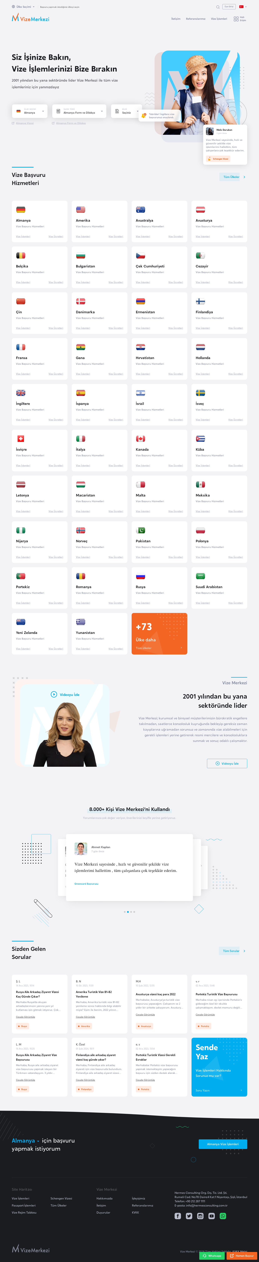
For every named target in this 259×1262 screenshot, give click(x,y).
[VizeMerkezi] (31, 1248)
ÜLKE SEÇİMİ (30, 109)
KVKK (135, 1212)
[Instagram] (200, 1216)
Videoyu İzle (230, 763)
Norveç (82, 540)
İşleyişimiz (138, 1198)
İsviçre (21, 449)
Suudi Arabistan (209, 586)
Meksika (203, 495)
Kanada (142, 449)
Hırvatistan (145, 357)
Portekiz (23, 586)
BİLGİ (124, 109)
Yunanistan (85, 632)
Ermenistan (145, 311)
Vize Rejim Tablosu (24, 1212)
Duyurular (103, 1212)
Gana (80, 357)
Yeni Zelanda (26, 632)
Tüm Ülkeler (231, 177)
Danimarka (85, 311)
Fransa (21, 357)
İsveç (200, 403)
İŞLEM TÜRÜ (69, 109)
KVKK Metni (240, 1251)
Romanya (83, 586)
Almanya (23, 220)
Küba (200, 449)
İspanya (82, 403)
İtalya (80, 449)
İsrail (140, 403)
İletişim (175, 19)
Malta (141, 495)
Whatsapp (214, 1256)
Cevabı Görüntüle (25, 1017)
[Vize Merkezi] (30, 17)
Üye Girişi (229, 6)
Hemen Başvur (245, 1256)
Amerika (83, 220)
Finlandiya (204, 311)
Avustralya (144, 220)
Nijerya (22, 540)
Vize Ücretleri (56, 236)
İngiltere (23, 403)
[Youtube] (211, 1216)
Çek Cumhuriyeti (150, 266)
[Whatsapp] (223, 1216)
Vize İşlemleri (219, 19)
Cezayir (202, 266)
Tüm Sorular (231, 951)
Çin (19, 311)
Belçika (22, 266)
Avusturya (204, 220)
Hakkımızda (105, 1198)
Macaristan (85, 495)
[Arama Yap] (218, 7)
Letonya (22, 495)
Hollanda (203, 357)
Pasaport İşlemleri (24, 1205)
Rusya (141, 586)
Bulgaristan (85, 266)
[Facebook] (178, 1216)
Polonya (202, 540)
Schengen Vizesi (61, 1198)
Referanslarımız (195, 19)
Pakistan (143, 540)
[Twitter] (189, 1216)
